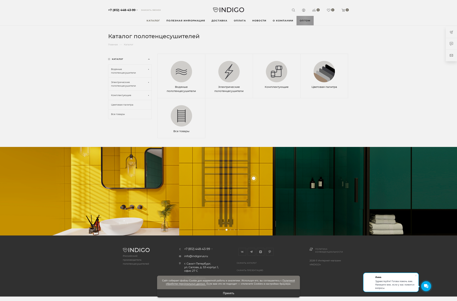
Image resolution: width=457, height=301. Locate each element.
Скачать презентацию (250, 270)
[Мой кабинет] (303, 10)
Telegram (251, 252)
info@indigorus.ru (196, 256)
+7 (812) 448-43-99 (121, 10)
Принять (228, 293)
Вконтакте (242, 252)
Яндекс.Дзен (260, 252)
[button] (218, 229)
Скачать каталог (247, 263)
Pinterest (269, 252)
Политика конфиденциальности (329, 250)
